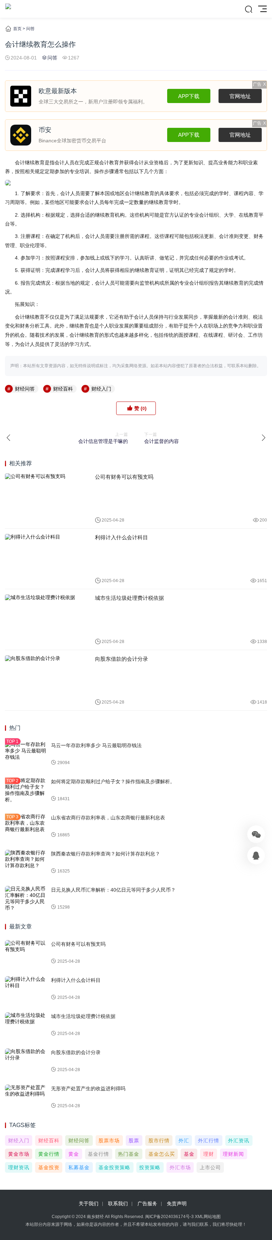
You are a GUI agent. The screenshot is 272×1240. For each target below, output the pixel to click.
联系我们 (118, 1203)
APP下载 (188, 96)
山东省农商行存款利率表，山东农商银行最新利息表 (108, 817)
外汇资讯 (238, 1140)
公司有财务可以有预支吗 (124, 477)
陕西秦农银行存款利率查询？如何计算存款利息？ (105, 854)
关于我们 (88, 1203)
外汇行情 (208, 1140)
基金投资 (49, 1167)
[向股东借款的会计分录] (44, 680)
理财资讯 (18, 1167)
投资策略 (149, 1167)
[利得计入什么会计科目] (44, 559)
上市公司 (210, 1167)
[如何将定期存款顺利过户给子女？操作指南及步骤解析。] (26, 790)
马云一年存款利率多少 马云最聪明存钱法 (96, 745)
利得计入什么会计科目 (121, 537)
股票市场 (109, 1140)
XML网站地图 (208, 1216)
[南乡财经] (8, 9)
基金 (189, 1154)
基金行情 (98, 1154)
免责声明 (177, 1203)
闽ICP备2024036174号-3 (169, 1216)
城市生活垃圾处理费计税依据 (129, 598)
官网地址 (240, 96)
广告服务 (147, 1203)
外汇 (183, 1140)
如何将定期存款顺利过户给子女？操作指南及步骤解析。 (113, 781)
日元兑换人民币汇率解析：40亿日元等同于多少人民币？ (113, 890)
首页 (17, 28)
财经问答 (25, 389)
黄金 (73, 1154)
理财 (208, 1154)
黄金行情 (49, 1154)
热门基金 (128, 1154)
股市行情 (159, 1140)
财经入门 (101, 389)
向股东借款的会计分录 (121, 659)
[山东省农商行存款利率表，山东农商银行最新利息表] (26, 826)
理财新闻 (233, 1154)
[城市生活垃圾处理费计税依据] (44, 619)
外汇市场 (180, 1167)
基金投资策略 (114, 1167)
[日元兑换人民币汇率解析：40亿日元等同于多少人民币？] (26, 898)
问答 (30, 28)
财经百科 (63, 389)
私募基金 (79, 1167)
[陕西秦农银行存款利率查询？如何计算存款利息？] (26, 862)
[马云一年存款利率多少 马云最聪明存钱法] (26, 754)
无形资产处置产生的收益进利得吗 (88, 1088)
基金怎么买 (161, 1154)
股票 (134, 1140)
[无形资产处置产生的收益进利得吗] (26, 1097)
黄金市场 (18, 1154)
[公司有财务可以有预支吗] (44, 498)
